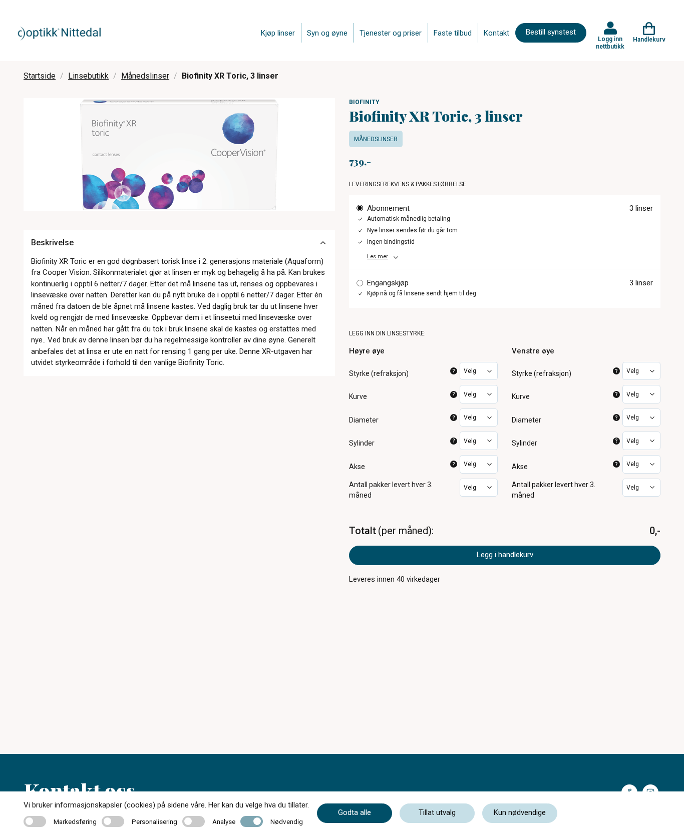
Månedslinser (145, 76)
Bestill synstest (551, 32)
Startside (40, 76)
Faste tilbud (453, 33)
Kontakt (496, 33)
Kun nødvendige (520, 812)
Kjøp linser (278, 33)
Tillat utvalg (437, 812)
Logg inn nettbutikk (610, 43)
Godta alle (354, 812)
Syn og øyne (327, 33)
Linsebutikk (88, 76)
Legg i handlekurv (505, 554)
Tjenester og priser (391, 33)
